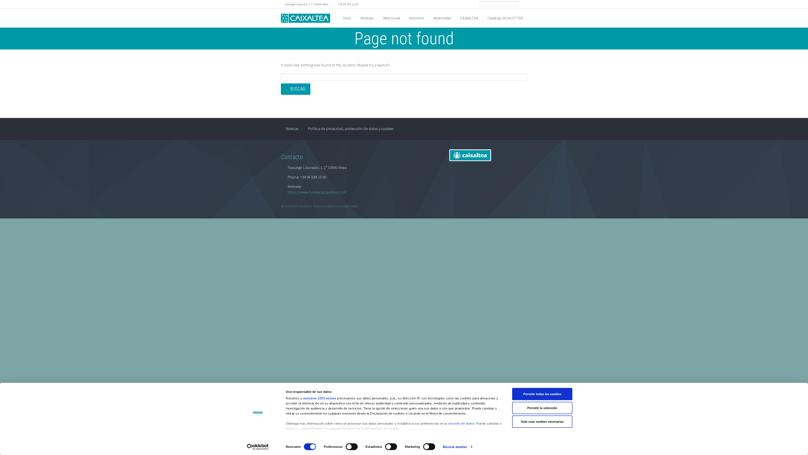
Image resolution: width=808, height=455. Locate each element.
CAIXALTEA (469, 18)
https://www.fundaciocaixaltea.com (317, 192)
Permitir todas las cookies (542, 394)
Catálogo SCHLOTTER (505, 18)
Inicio (347, 18)
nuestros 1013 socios (319, 398)
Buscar (297, 89)
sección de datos (461, 423)
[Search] (515, 4)
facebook (524, 4)
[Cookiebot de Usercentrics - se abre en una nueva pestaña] (257, 447)
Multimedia (442, 18)
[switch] (352, 446)
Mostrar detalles (455, 446)
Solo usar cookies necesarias (542, 421)
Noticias (366, 18)
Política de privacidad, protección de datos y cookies (351, 128)
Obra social (391, 18)
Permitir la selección (542, 408)
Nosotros (416, 18)
